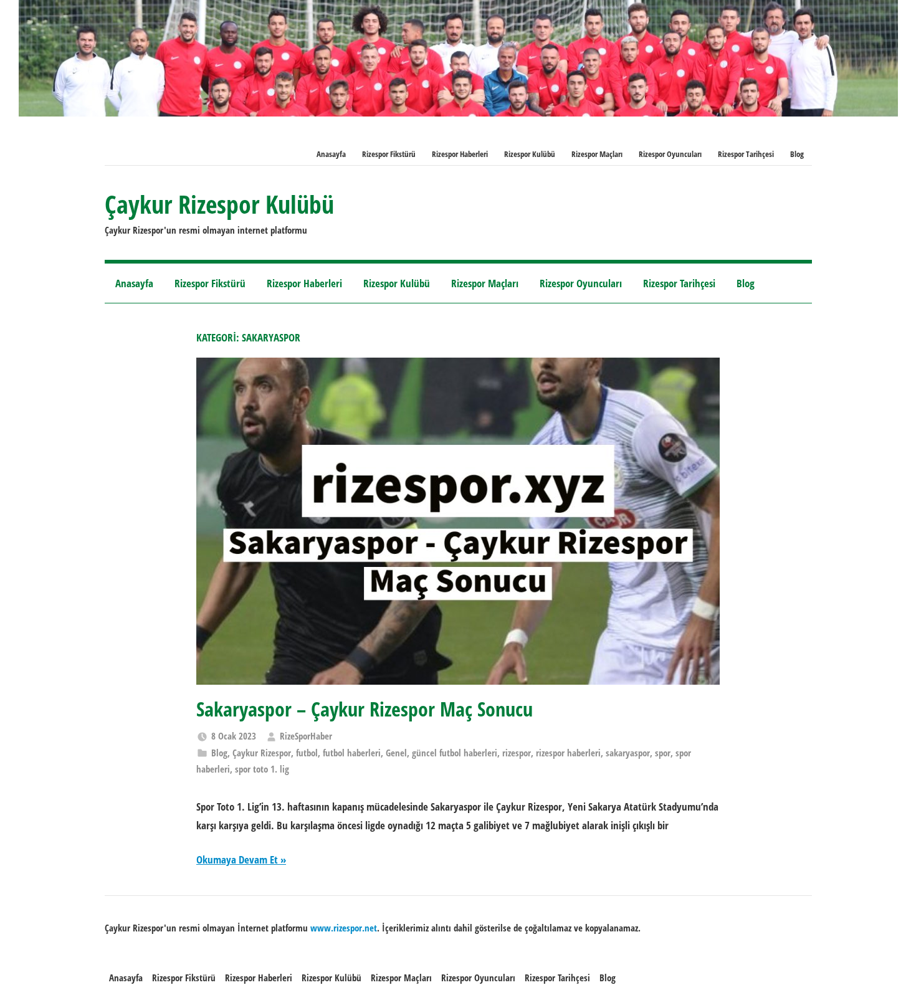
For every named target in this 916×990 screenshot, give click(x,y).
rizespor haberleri (568, 752)
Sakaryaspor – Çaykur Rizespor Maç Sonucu (364, 708)
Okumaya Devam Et (237, 859)
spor (662, 752)
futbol (307, 752)
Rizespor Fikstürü (389, 153)
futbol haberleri (352, 752)
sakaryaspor (628, 752)
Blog (797, 153)
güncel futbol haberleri (454, 752)
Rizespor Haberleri (460, 153)
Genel (396, 752)
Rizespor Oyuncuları (670, 153)
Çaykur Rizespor (261, 752)
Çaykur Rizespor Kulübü (219, 204)
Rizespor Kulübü (529, 153)
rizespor (516, 752)
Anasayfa (331, 153)
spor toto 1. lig (262, 769)
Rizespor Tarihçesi (746, 153)
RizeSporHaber (306, 736)
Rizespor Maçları (597, 153)
